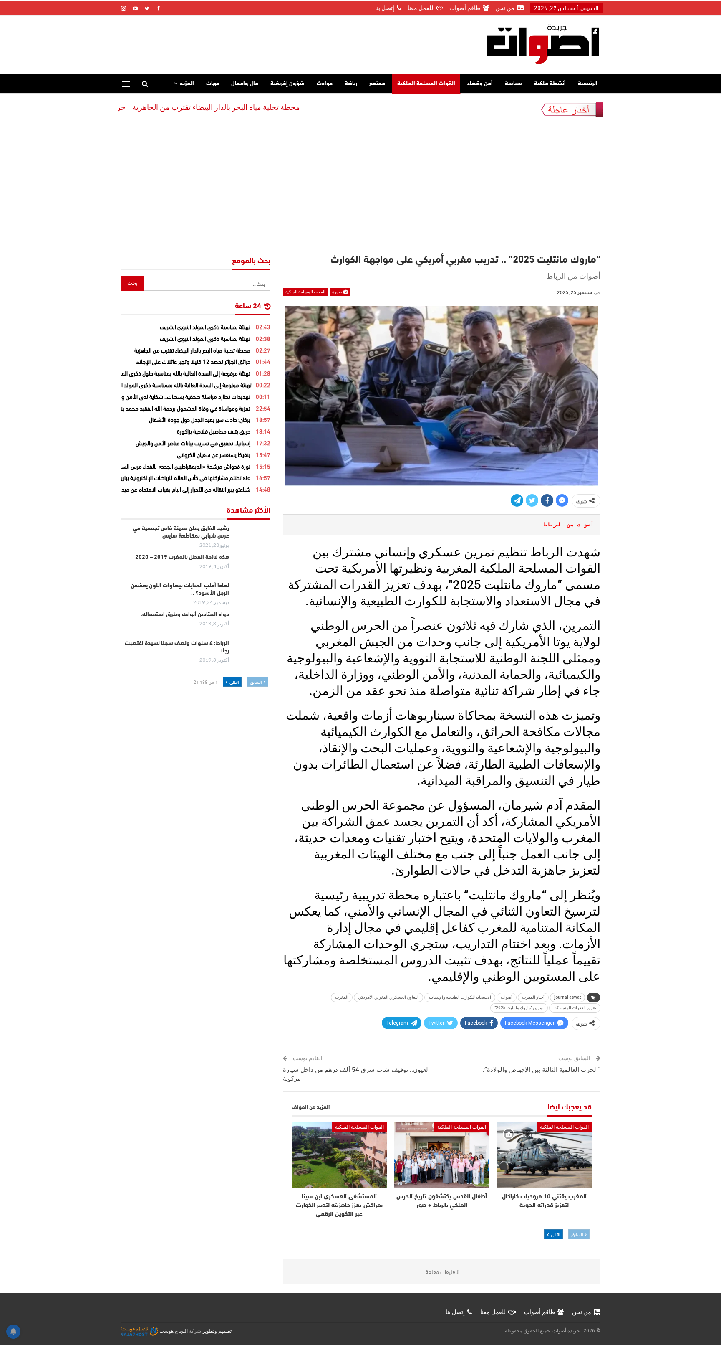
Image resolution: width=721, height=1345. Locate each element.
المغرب (341, 997)
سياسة (513, 84)
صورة (337, 291)
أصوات (506, 997)
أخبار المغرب (533, 997)
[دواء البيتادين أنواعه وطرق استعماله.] (252, 624)
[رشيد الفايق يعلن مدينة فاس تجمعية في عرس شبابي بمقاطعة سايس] (252, 538)
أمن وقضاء (480, 84)
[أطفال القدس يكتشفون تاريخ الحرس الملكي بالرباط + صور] (441, 1155)
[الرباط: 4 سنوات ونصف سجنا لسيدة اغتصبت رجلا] (252, 653)
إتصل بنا (384, 8)
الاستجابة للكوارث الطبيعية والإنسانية (460, 997)
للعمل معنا (420, 8)
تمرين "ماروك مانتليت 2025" (519, 1007)
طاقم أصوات (464, 8)
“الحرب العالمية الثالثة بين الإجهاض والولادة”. (541, 1069)
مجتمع (377, 84)
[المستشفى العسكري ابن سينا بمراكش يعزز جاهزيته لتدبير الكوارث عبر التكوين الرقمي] (339, 1155)
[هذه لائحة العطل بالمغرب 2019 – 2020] (252, 567)
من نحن (504, 8)
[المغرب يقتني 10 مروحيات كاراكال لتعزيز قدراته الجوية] (544, 1155)
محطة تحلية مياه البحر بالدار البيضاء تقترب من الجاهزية (254, 107)
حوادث (325, 84)
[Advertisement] (360, 188)
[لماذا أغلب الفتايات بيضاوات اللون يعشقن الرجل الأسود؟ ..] (252, 595)
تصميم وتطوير (217, 1331)
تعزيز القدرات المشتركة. (574, 1007)
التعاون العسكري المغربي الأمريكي (388, 997)
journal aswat (567, 997)
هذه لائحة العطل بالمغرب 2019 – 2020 (182, 557)
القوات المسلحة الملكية (426, 84)
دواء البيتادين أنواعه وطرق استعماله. (185, 615)
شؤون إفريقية (287, 84)
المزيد (187, 84)
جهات (212, 84)
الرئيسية (587, 84)
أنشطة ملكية (550, 84)
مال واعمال (244, 84)
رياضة (351, 84)
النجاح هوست (173, 1331)
